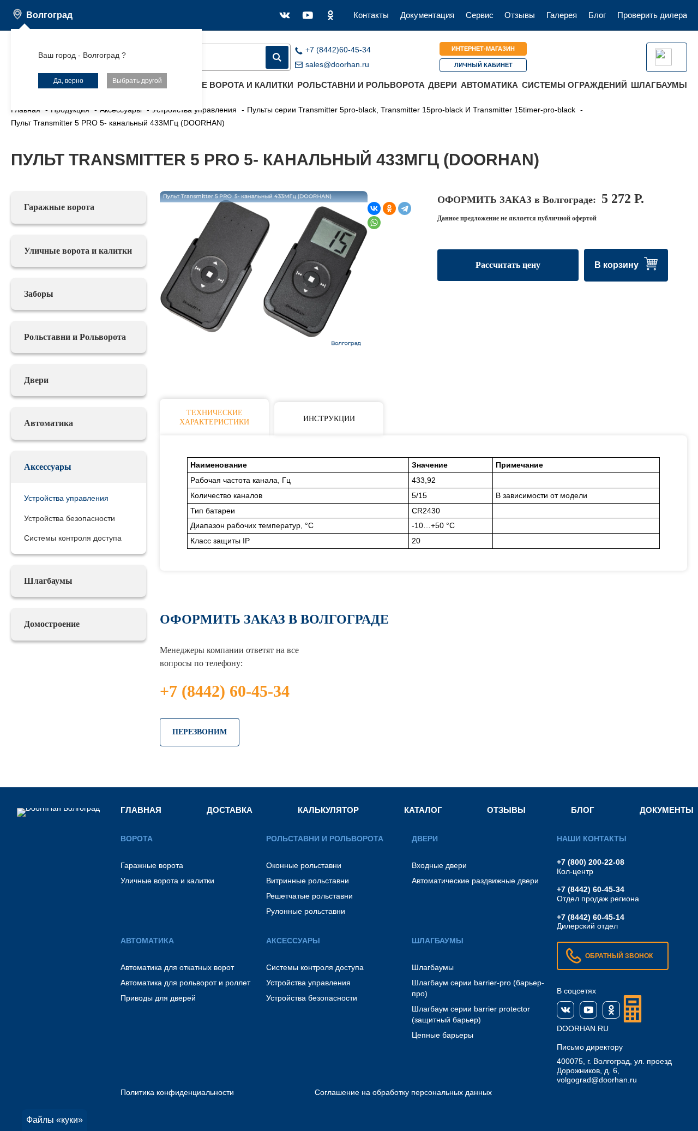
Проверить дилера (652, 15)
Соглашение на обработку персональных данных (403, 1092)
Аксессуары (47, 466)
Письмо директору (590, 1047)
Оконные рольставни (303, 865)
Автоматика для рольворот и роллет (185, 982)
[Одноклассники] (389, 208)
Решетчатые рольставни (309, 895)
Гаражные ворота (59, 207)
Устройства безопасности (69, 518)
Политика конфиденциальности (177, 1092)
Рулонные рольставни (305, 911)
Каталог (423, 810)
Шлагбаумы (659, 84)
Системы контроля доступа (73, 538)
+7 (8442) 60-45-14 (590, 917)
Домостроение (52, 624)
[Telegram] (404, 208)
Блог (597, 15)
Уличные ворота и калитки (229, 84)
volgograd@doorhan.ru (597, 1079)
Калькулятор (328, 810)
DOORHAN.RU (583, 1028)
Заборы (38, 293)
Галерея (561, 15)
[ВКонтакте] (374, 208)
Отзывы (519, 15)
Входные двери (439, 865)
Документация (427, 15)
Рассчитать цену (508, 265)
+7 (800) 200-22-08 (590, 862)
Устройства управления (66, 498)
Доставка (229, 810)
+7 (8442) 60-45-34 (225, 691)
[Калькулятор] (632, 1009)
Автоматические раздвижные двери (475, 880)
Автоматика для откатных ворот (177, 967)
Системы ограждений (574, 84)
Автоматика (489, 84)
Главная (141, 810)
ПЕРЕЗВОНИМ (199, 732)
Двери (442, 84)
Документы (667, 810)
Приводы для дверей (158, 998)
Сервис (480, 15)
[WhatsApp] (374, 222)
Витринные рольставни (307, 880)
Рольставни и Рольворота (361, 84)
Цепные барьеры (442, 1035)
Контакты (371, 15)
